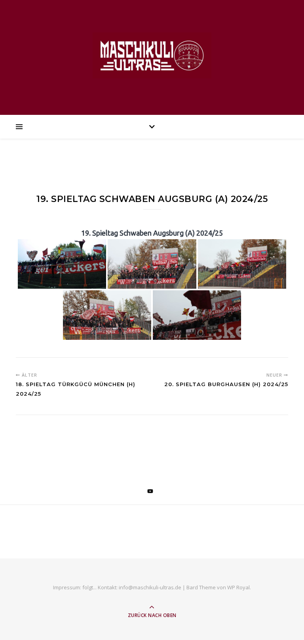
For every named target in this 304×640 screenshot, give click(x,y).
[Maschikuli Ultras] (152, 55)
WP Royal (238, 587)
